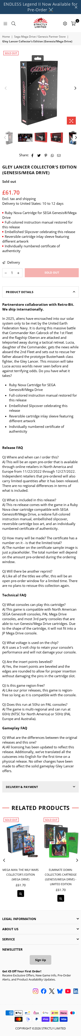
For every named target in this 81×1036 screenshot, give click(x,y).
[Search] (13, 23)
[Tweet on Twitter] (39, 155)
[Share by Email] (59, 155)
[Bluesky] (60, 991)
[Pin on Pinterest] (45, 155)
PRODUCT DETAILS (19, 292)
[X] (51, 991)
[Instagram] (35, 991)
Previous (5, 88)
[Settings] (65, 23)
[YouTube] (68, 991)
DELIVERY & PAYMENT (22, 787)
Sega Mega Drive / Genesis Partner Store (40, 37)
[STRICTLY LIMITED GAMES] (40, 23)
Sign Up (40, 960)
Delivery (13, 262)
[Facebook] (43, 991)
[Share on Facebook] (32, 155)
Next (75, 88)
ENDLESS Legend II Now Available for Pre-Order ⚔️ (41, 6)
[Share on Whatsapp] (52, 155)
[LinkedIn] (76, 991)
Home (6, 37)
